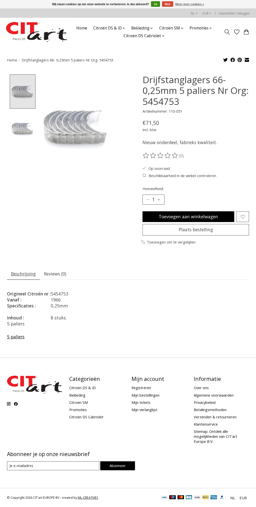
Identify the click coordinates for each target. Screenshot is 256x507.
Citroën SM (78, 402)
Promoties (78, 409)
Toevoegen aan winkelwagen (188, 217)
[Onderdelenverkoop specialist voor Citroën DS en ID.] (36, 31)
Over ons (201, 387)
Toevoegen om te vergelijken (171, 242)
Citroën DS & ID (82, 387)
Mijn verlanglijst (145, 409)
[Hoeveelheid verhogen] (158, 199)
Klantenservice (206, 424)
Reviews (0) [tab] (55, 274)
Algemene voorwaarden (214, 395)
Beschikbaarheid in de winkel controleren (182, 175)
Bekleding (77, 395)
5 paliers (15, 337)
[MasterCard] (181, 497)
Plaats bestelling (196, 230)
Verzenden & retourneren (215, 416)
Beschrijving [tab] (23, 274)
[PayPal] (205, 497)
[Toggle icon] (226, 31)
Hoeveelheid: (153, 188)
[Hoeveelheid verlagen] (148, 199)
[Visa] (164, 497)
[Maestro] (172, 497)
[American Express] (213, 497)
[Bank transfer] (197, 497)
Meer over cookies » (189, 4)
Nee (167, 4)
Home (81, 28)
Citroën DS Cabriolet (86, 416)
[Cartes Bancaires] (189, 497)
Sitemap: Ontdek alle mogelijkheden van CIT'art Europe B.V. (215, 436)
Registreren (141, 387)
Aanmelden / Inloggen (234, 13)
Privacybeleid (205, 402)
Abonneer (118, 465)
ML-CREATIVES (88, 498)
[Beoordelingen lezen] (160, 155)
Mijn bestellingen (146, 395)
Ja (155, 4)
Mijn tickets (141, 402)
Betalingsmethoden (210, 409)
